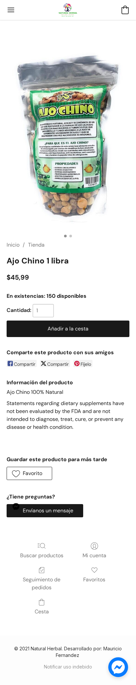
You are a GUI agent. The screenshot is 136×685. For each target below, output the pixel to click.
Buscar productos (41, 555)
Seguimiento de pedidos (41, 583)
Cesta (42, 611)
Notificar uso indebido (68, 666)
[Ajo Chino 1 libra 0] (68, 138)
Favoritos (94, 579)
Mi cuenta (94, 555)
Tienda (36, 244)
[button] (68, 10)
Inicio (13, 244)
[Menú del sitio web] (11, 10)
